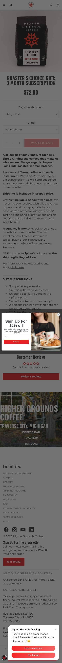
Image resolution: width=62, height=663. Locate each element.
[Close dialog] (58, 314)
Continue (16, 341)
